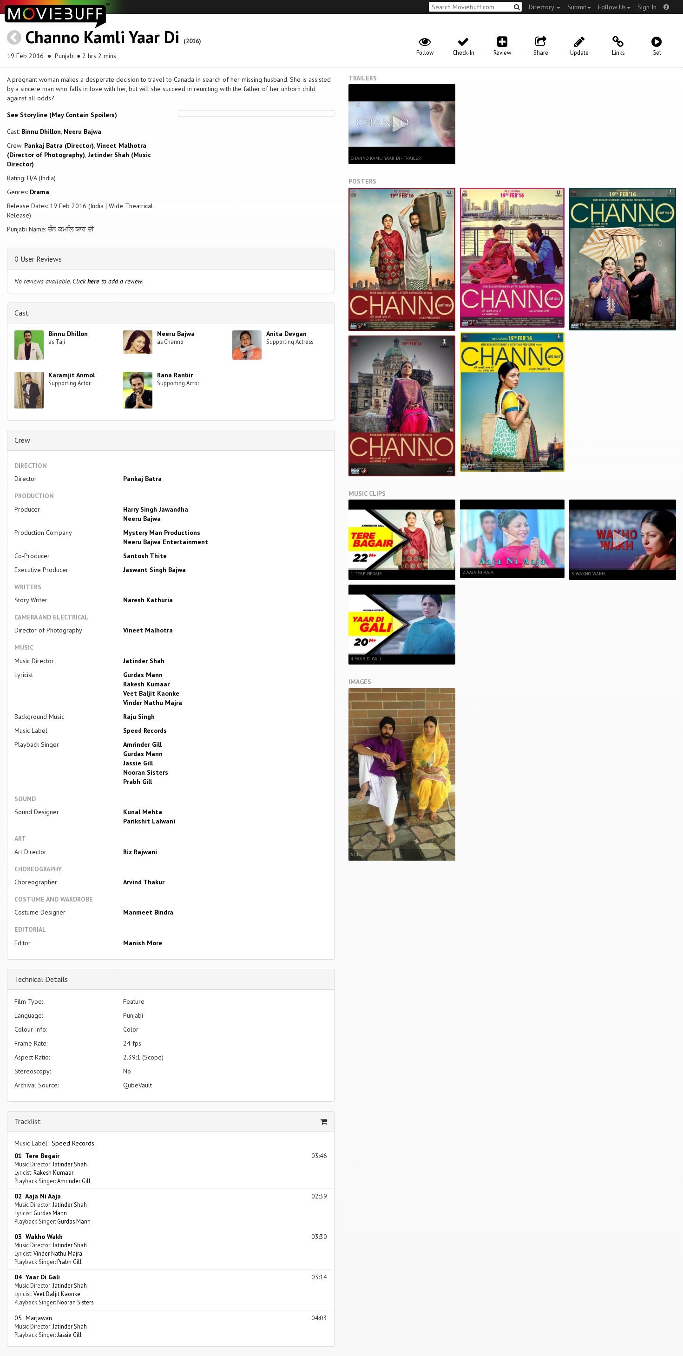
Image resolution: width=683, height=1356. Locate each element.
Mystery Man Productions (161, 532)
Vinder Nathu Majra (152, 702)
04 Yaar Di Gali (37, 1277)
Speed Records (145, 730)
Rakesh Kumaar (146, 684)
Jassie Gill (138, 763)
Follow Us (612, 7)
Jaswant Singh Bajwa (154, 570)
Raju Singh (139, 716)
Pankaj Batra (142, 478)
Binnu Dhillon (41, 131)
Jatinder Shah (143, 661)
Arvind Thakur (143, 882)
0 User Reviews (38, 258)
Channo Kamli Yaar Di (102, 37)
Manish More (142, 943)
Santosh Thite (145, 556)
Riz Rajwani (140, 852)
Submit (576, 7)
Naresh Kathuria (148, 600)
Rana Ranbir (175, 375)
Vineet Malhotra (148, 630)
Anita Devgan (286, 333)
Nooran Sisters (145, 772)
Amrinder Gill (142, 744)
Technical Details (41, 979)
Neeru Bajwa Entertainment (165, 542)
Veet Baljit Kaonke (151, 693)
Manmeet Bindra (148, 912)
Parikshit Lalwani (149, 821)
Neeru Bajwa (82, 131)
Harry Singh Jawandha (155, 509)
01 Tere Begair (36, 1156)
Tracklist (27, 1121)
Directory (542, 7)
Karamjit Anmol (71, 375)
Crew (22, 440)
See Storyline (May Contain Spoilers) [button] (62, 115)
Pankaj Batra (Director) (59, 145)
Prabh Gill (137, 781)
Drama (39, 192)
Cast (21, 312)
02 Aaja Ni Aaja (37, 1196)
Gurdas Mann (143, 675)
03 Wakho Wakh (38, 1236)
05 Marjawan (33, 1318)
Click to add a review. (108, 281)
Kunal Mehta (142, 812)
